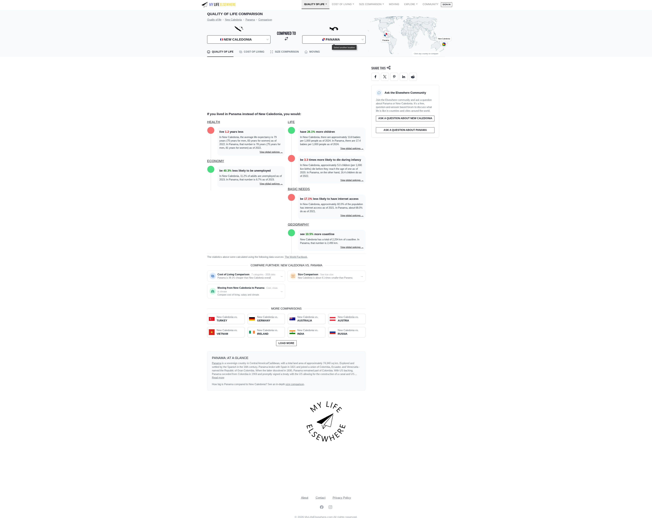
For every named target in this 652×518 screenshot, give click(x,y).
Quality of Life (314, 4)
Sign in (446, 4)
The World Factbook (296, 257)
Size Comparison (370, 4)
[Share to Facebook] (375, 77)
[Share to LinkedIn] (404, 77)
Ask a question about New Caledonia (405, 118)
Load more (286, 343)
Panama (216, 363)
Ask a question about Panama (405, 130)
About (304, 497)
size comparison (295, 384)
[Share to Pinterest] (394, 77)
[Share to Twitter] (385, 77)
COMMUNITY (430, 4)
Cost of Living (342, 4)
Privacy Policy (342, 497)
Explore (409, 4)
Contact (320, 497)
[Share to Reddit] (413, 77)
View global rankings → (271, 152)
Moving (394, 4)
